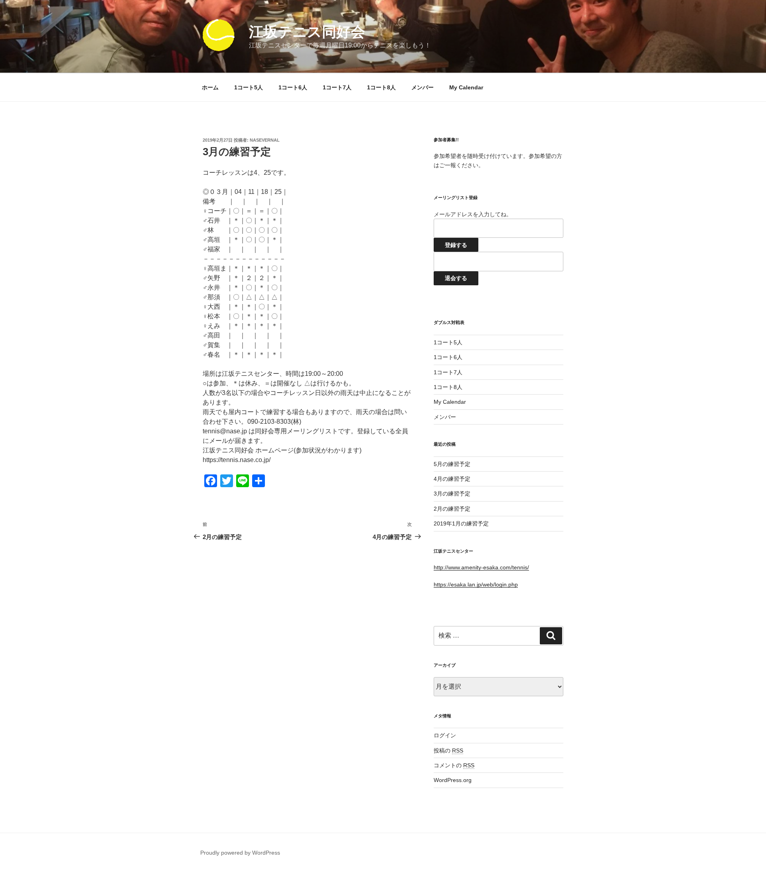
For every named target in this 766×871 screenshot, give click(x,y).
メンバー (422, 87)
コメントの (454, 765)
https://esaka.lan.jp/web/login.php (476, 584)
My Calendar (466, 87)
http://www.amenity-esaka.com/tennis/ (481, 567)
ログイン (445, 735)
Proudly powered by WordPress (240, 852)
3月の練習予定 (452, 493)
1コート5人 (248, 87)
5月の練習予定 (452, 464)
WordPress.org (453, 780)
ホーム (210, 87)
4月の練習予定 (452, 479)
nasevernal (265, 140)
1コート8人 (381, 87)
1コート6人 (292, 87)
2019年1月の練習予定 (461, 523)
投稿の (448, 750)
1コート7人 (337, 87)
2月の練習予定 (452, 509)
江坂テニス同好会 (307, 32)
